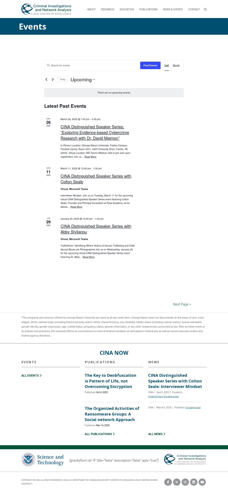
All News (155, 434)
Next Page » (182, 304)
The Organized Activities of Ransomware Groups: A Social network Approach (112, 413)
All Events (30, 375)
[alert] (114, 92)
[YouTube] (202, 482)
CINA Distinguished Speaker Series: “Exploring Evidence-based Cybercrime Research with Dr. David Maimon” (95, 132)
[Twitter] (176, 482)
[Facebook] (168, 482)
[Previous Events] (46, 79)
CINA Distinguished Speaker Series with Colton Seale (96, 178)
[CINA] (46, 14)
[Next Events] (53, 79)
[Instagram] (185, 482)
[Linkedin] (193, 482)
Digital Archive (155, 396)
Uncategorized (171, 396)
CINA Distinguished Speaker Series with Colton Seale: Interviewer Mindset (175, 380)
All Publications (99, 434)
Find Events (150, 65)
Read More (90, 156)
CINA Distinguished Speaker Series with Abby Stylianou (96, 228)
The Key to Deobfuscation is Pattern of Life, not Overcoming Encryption (110, 380)
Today (62, 79)
